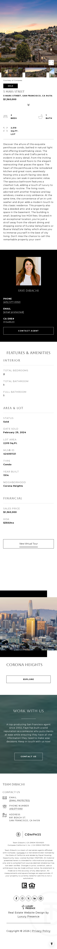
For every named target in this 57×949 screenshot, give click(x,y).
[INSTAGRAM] (22, 898)
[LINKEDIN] (34, 898)
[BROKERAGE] (40, 898)
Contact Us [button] (28, 756)
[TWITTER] (28, 898)
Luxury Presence (29, 916)
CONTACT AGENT (28, 331)
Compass (21, 853)
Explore (28, 679)
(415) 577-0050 (12, 302)
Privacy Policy (41, 931)
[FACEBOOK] (16, 898)
